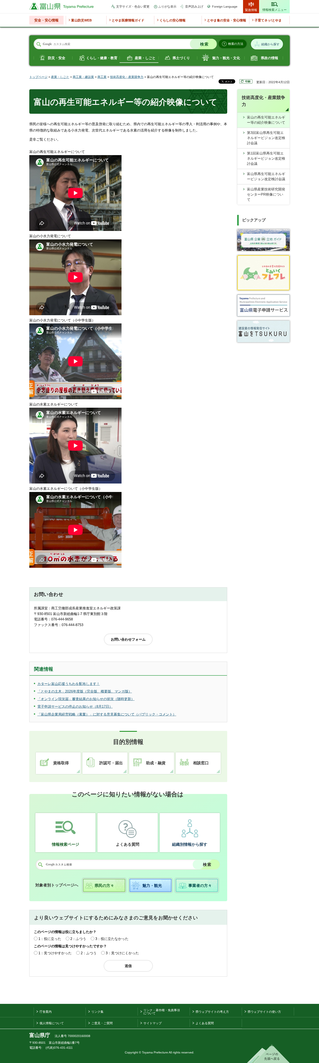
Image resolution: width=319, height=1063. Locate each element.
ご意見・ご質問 (102, 1023)
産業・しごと (145, 58)
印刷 (247, 81)
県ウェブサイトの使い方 (264, 1011)
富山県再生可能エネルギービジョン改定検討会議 (266, 176)
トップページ (38, 77)
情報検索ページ (65, 844)
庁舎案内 (45, 1011)
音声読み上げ (194, 6)
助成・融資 (156, 763)
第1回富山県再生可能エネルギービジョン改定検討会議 (266, 158)
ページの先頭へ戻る (268, 1053)
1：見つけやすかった (55, 953)
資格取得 (61, 763)
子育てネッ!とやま (268, 20)
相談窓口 (201, 763)
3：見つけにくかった (122, 953)
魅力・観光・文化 (226, 58)
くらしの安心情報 (173, 20)
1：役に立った (49, 939)
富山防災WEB (81, 20)
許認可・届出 (111, 763)
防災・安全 (56, 58)
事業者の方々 (200, 885)
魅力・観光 (152, 885)
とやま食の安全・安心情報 (226, 20)
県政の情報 (269, 58)
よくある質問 (127, 844)
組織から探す (270, 44)
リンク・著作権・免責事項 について (161, 1011)
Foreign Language (224, 6)
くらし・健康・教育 (101, 58)
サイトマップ (152, 1023)
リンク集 (97, 1011)
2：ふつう (78, 939)
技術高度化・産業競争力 (126, 77)
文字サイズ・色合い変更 (133, 6)
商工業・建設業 (83, 77)
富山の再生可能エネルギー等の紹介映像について (266, 119)
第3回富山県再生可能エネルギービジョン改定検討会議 (266, 138)
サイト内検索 (38, 44)
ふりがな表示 (167, 6)
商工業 (102, 77)
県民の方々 (104, 885)
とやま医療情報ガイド (128, 20)
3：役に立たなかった (111, 939)
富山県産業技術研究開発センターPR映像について (266, 194)
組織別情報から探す (189, 844)
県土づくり (181, 58)
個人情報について (51, 1023)
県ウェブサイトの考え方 (212, 1011)
